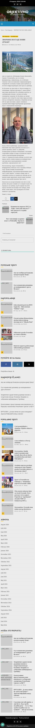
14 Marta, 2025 (18, 336)
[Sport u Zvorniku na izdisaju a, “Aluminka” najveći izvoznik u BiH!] (7, 482)
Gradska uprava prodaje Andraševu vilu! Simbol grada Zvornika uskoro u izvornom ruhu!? (23, 468)
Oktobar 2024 (5, 606)
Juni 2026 (4, 532)
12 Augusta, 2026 (18, 711)
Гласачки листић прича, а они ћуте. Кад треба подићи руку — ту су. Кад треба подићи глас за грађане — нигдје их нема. (23, 706)
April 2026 (4, 539)
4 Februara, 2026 (13, 44)
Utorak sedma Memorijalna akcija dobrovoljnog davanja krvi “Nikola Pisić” (23, 320)
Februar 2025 (5, 591)
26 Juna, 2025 (18, 473)
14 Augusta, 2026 (18, 697)
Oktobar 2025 (5, 562)
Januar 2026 (5, 551)
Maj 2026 (4, 536)
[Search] (33, 23)
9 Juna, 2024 (18, 461)
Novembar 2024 (6, 603)
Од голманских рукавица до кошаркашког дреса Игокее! (23, 287)
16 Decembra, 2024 (19, 349)
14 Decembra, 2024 (19, 324)
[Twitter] (16, 199)
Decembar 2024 (6, 599)
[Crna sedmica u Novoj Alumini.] (7, 442)
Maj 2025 (4, 580)
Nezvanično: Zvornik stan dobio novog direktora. (24, 508)
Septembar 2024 (6, 610)
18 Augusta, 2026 (18, 685)
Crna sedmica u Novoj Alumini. (22, 442)
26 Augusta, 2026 (18, 291)
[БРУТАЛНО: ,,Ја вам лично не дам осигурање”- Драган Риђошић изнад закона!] (6, 693)
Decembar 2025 (6, 554)
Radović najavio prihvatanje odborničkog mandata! (24, 347)
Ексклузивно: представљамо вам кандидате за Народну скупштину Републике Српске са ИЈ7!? (22, 679)
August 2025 (5, 569)
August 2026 (5, 524)
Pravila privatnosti (24, 718)
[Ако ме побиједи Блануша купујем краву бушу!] (6, 274)
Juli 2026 (3, 528)
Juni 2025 (4, 577)
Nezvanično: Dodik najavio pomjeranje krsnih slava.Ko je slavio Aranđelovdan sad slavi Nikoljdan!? (23, 455)
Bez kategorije (6, 36)
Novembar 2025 (6, 558)
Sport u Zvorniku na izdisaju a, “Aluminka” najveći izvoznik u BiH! (23, 481)
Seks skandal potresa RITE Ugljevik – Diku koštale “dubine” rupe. (23, 307)
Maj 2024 (4, 625)
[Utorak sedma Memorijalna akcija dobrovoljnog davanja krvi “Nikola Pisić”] (6, 321)
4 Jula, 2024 (18, 511)
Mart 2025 (4, 588)
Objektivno (17, 11)
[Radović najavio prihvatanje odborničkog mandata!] (6, 348)
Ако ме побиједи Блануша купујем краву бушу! (23, 274)
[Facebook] (12, 199)
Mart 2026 (4, 543)
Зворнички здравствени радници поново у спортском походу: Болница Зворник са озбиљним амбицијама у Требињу (16, 397)
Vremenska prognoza (11, 718)
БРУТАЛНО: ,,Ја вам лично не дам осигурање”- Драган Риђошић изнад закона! (17, 413)
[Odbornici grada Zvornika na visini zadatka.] (6, 334)
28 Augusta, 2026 (18, 276)
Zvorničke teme (14, 36)
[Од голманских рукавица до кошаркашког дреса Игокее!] (6, 288)
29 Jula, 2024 (18, 432)
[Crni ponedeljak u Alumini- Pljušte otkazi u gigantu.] (7, 429)
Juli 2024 (3, 617)
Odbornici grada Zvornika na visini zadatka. (23, 333)
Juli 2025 (3, 573)
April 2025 (4, 584)
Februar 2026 (5, 547)
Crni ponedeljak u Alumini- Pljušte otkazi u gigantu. (23, 428)
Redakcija (5, 44)
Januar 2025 (5, 595)
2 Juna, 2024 (18, 485)
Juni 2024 (4, 621)
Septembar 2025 (6, 565)
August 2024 (5, 614)
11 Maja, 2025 (17, 310)
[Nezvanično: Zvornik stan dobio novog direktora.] (7, 509)
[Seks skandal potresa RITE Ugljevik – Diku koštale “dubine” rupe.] (6, 308)
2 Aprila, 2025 (19, 444)
